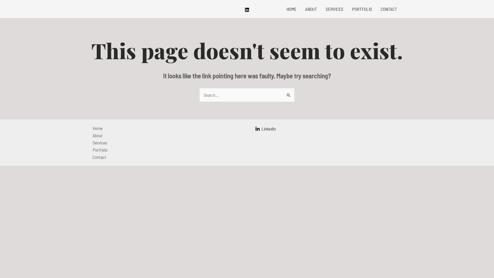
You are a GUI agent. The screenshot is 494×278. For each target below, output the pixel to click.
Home (291, 9)
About (311, 9)
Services (334, 9)
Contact (389, 9)
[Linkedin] (247, 9)
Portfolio (362, 9)
